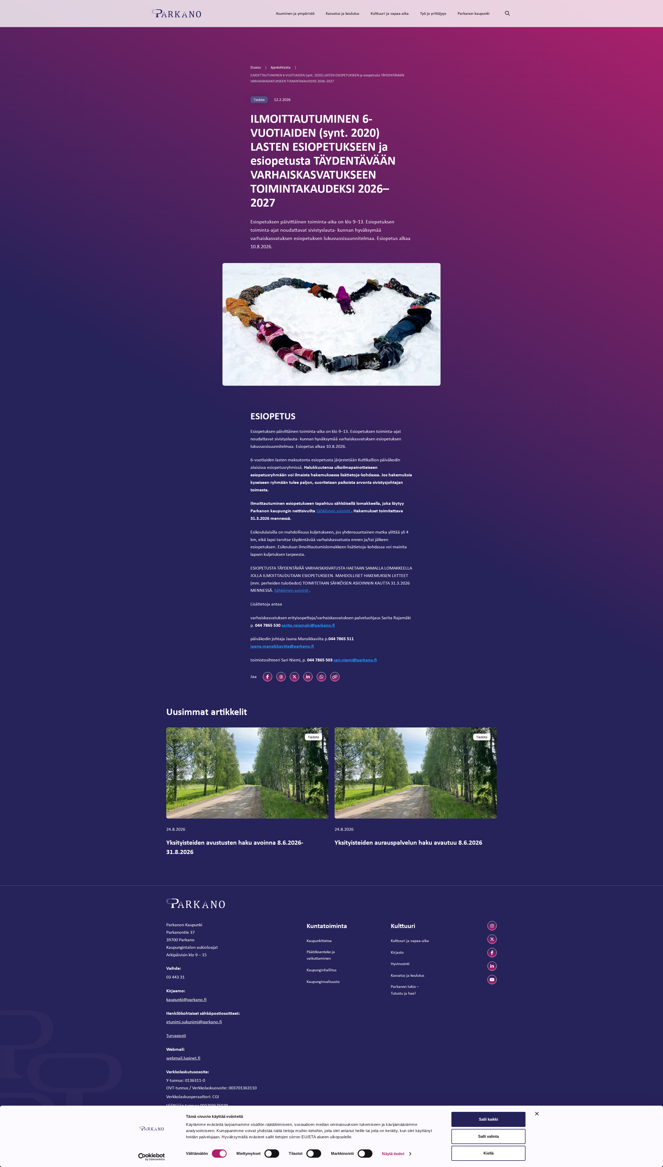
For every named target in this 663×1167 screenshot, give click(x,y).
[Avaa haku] (507, 14)
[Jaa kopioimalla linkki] (335, 676)
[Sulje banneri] (537, 1113)
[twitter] (492, 939)
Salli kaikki (488, 1119)
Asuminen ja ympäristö (295, 13)
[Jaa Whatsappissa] (321, 676)
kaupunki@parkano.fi (186, 999)
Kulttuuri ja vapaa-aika (390, 13)
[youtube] (492, 979)
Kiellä (489, 1153)
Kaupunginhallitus (321, 970)
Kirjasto (397, 952)
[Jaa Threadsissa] (281, 676)
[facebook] (492, 952)
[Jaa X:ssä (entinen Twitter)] (294, 676)
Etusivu (255, 67)
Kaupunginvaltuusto (323, 981)
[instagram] (492, 925)
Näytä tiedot (393, 1153)
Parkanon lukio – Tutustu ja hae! (405, 990)
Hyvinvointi (400, 963)
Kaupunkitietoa (319, 940)
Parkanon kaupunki (473, 13)
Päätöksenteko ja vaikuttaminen (321, 955)
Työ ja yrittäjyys (433, 13)
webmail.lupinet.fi (183, 1058)
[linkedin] (492, 966)
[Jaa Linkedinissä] (308, 676)
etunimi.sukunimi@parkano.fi (194, 1022)
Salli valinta (488, 1136)
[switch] (271, 1153)
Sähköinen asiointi (333, 511)
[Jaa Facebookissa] (267, 676)
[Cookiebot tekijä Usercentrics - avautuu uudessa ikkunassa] (151, 1157)
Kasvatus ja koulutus (342, 13)
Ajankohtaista (281, 67)
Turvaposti (176, 1035)
